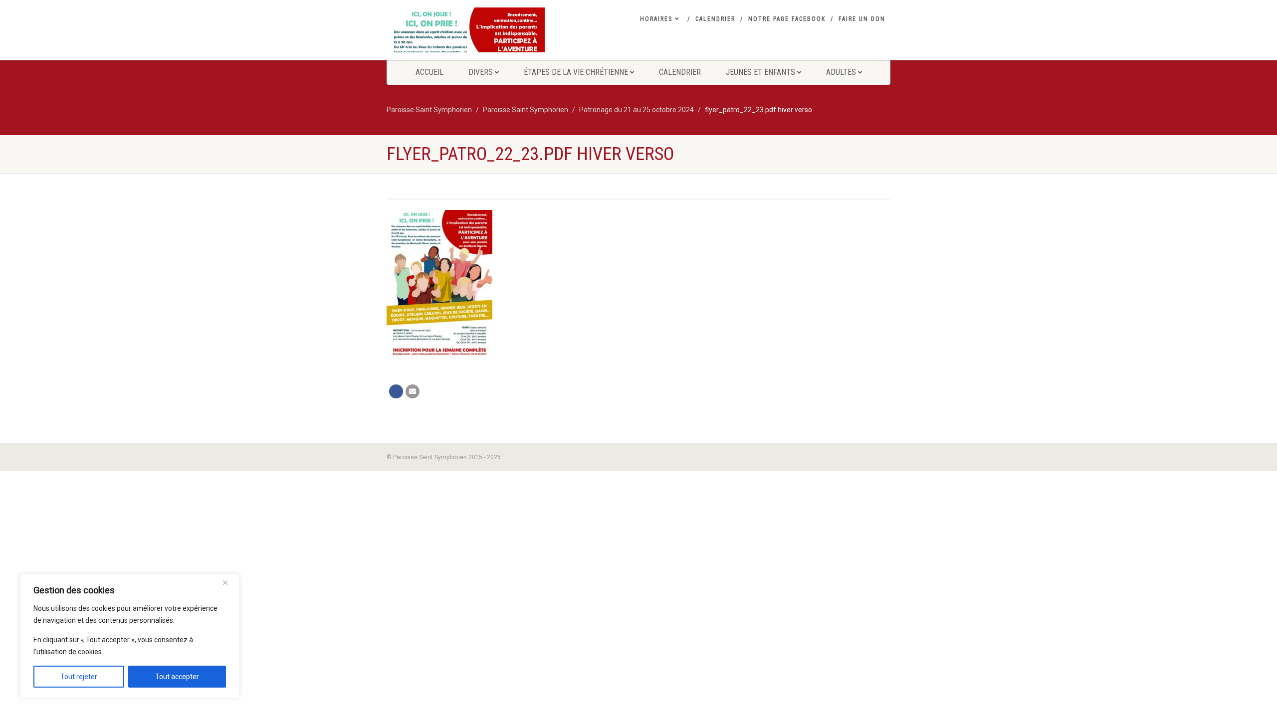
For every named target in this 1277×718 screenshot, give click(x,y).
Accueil (429, 72)
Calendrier (715, 18)
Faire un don (862, 18)
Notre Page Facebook (787, 18)
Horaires (656, 18)
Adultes (841, 72)
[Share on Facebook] (396, 391)
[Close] (229, 582)
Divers (480, 72)
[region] (129, 636)
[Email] (413, 391)
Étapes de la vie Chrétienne (576, 72)
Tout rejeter (78, 677)
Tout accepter (177, 677)
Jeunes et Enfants (760, 72)
